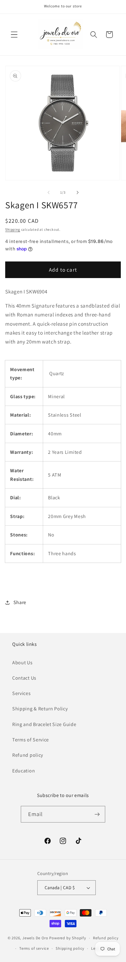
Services (21, 693)
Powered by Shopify (67, 937)
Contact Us (24, 678)
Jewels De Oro (35, 937)
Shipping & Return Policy (40, 708)
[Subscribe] (97, 814)
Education (23, 771)
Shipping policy (70, 948)
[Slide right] (77, 192)
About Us (22, 662)
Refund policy (27, 755)
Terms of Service (30, 739)
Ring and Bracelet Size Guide (44, 724)
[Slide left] (48, 192)
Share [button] (19, 602)
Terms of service (34, 948)
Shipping (12, 229)
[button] (14, 34)
